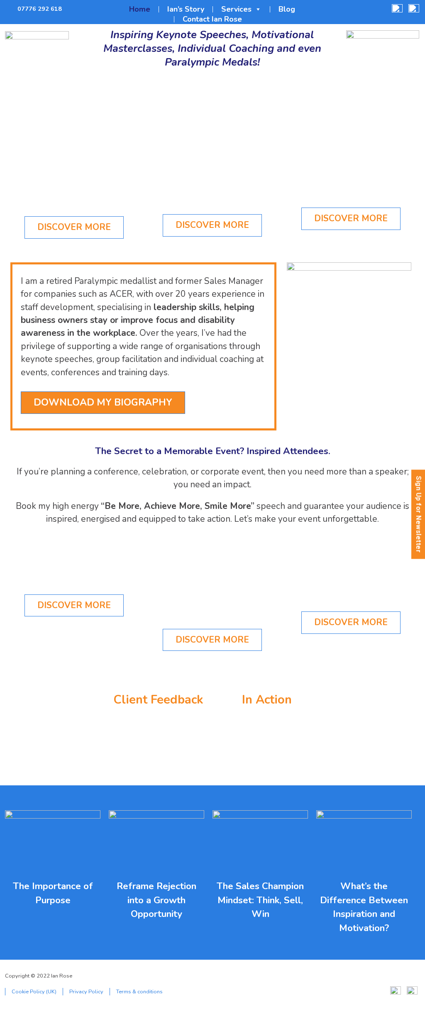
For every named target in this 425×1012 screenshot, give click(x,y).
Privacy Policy (86, 991)
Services (236, 9)
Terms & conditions (139, 991)
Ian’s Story (185, 9)
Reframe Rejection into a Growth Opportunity (156, 900)
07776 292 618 (39, 9)
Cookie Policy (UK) (34, 991)
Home (139, 9)
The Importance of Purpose (53, 893)
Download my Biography (103, 402)
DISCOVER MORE (74, 227)
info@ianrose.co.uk (73, 9)
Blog (286, 9)
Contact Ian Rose (212, 19)
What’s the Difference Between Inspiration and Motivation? (364, 907)
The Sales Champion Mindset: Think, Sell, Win (260, 900)
